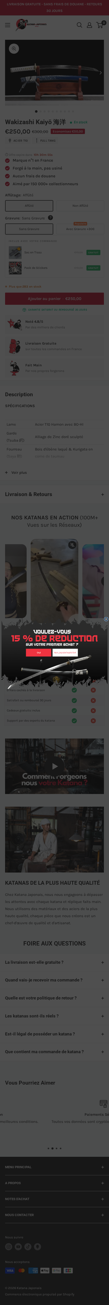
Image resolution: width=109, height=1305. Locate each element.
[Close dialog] (106, 619)
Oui (39, 652)
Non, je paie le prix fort (65, 652)
